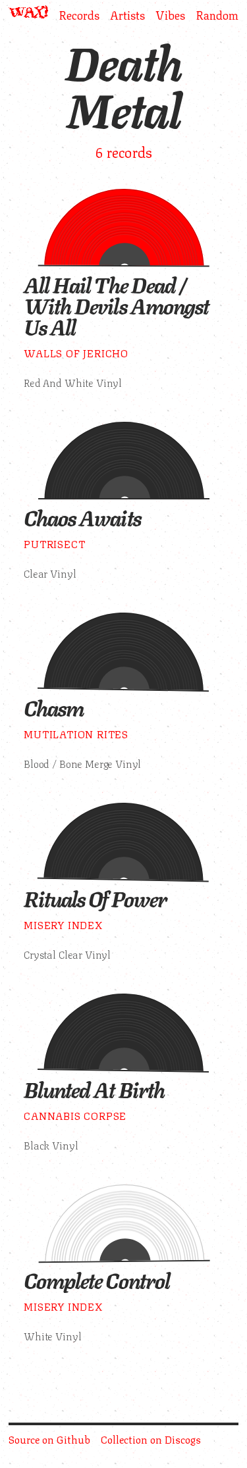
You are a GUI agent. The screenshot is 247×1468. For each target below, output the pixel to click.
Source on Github (49, 1438)
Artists (127, 14)
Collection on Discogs (151, 1438)
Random (217, 14)
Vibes (170, 14)
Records (79, 14)
